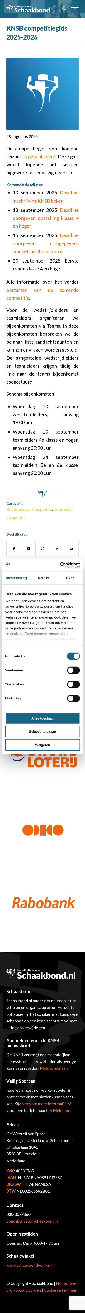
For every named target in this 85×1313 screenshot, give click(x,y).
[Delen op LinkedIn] (57, 548)
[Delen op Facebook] (14, 548)
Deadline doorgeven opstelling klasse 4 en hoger (46, 218)
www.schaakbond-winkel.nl (30, 1265)
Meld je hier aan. (54, 1067)
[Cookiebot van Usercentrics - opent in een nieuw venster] (60, 565)
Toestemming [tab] (16, 578)
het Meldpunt (58, 1110)
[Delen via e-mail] (71, 548)
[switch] (73, 670)
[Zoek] (61, 9)
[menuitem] (61, 9)
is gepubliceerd (40, 156)
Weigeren (42, 745)
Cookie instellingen (61, 1290)
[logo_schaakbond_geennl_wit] (28, 9)
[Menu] (72, 9)
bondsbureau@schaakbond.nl (32, 1221)
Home (61, 1283)
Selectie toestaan (42, 731)
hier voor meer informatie (44, 1103)
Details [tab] (43, 578)
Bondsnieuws (18, 509)
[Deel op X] (28, 548)
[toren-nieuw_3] (42, 94)
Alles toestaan (42, 718)
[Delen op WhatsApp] (43, 548)
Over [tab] (70, 578)
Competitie (42, 509)
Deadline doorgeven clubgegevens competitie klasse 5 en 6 (46, 243)
